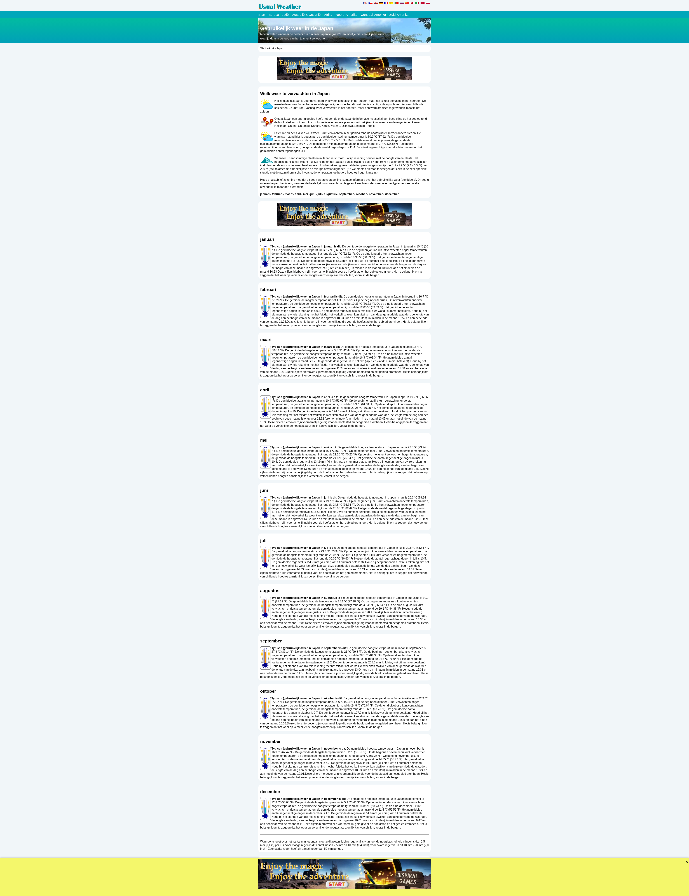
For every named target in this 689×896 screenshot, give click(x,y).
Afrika (328, 15)
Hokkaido (280, 125)
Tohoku (371, 125)
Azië (285, 15)
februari (277, 194)
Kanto (325, 125)
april (298, 194)
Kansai (315, 125)
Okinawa (347, 125)
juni (312, 194)
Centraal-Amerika (373, 15)
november (376, 194)
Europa (274, 15)
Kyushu (335, 125)
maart (288, 194)
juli (320, 194)
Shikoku (359, 125)
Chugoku (304, 125)
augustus (330, 194)
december (392, 194)
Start (261, 15)
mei (305, 194)
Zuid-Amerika (399, 15)
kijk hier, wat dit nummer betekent (370, 260)
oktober (361, 194)
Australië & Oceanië (306, 15)
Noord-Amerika (346, 15)
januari (264, 194)
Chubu (292, 125)
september (346, 194)
